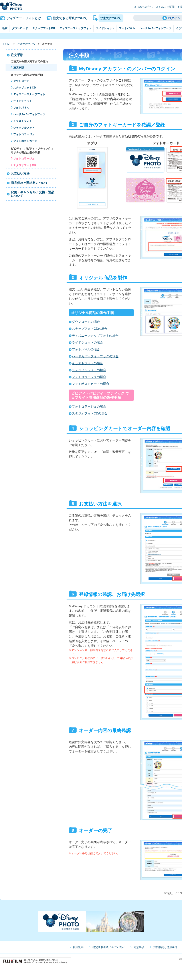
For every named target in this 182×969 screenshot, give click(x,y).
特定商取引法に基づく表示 (109, 947)
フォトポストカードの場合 (90, 384)
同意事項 (139, 947)
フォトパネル (127, 28)
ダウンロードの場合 (86, 322)
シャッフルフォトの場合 (89, 370)
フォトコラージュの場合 (89, 377)
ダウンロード (20, 28)
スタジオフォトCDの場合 (89, 413)
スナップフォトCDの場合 (89, 328)
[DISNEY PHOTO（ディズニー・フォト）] (11, 6)
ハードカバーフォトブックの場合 (95, 356)
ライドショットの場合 (87, 342)
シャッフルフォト (24, 127)
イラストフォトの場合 (87, 363)
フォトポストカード (25, 141)
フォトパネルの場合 (86, 349)
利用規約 (78, 947)
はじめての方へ (143, 6)
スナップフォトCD (43, 28)
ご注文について (26, 44)
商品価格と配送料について (29, 183)
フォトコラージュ (24, 134)
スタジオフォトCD (24, 165)
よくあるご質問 (165, 6)
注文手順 (17, 55)
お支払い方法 (20, 173)
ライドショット (105, 28)
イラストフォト (22, 121)
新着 (5, 28)
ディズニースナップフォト (75, 28)
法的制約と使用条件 (165, 947)
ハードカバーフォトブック (155, 28)
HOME (7, 44)
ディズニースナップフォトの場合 (95, 335)
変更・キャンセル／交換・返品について (32, 194)
